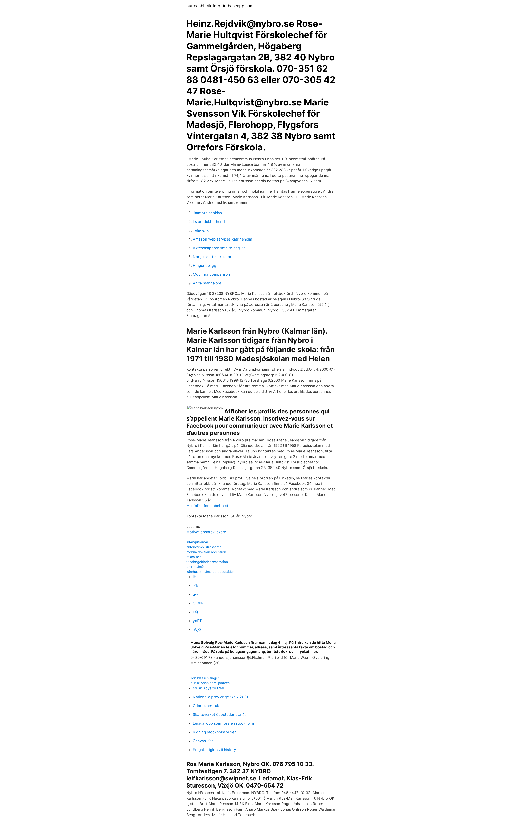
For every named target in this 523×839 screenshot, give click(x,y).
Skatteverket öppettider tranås (219, 714)
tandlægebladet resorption (207, 562)
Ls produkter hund (209, 221)
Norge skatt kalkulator (212, 257)
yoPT (197, 621)
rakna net (193, 557)
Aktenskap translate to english (219, 248)
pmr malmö (195, 567)
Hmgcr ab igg (204, 265)
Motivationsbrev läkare (206, 532)
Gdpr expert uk (206, 706)
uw (195, 594)
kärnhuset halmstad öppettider (210, 571)
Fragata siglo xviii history (214, 749)
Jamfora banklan (207, 213)
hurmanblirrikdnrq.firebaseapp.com (220, 6)
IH (195, 577)
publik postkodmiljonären (210, 683)
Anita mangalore (207, 283)
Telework (201, 230)
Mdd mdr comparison (211, 274)
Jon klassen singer (204, 678)
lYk (195, 585)
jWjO (197, 629)
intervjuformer (197, 542)
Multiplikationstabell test (207, 505)
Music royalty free (208, 688)
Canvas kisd (203, 741)
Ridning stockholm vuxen (215, 732)
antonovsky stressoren (203, 547)
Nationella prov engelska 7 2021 (220, 697)
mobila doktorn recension (206, 552)
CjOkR (198, 603)
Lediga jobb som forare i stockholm (223, 723)
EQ (195, 612)
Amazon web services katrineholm (222, 239)
